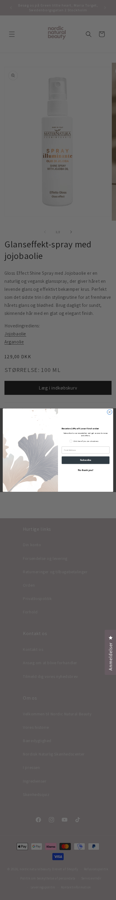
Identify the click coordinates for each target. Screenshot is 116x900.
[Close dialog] (109, 411)
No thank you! (85, 470)
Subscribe (85, 460)
